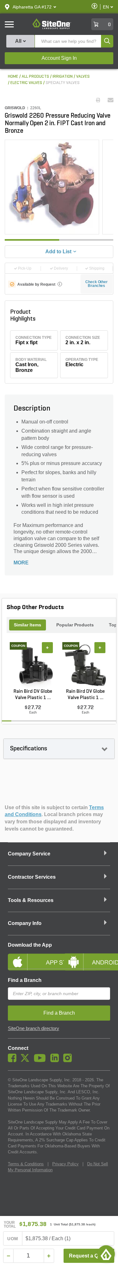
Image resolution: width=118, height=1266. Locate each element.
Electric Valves (26, 83)
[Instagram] (69, 1060)
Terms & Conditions (26, 1164)
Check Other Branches (96, 284)
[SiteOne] (51, 28)
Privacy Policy (65, 1164)
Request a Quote (89, 1255)
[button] (32, 6)
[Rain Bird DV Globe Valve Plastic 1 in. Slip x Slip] (33, 665)
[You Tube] (41, 1060)
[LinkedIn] (56, 1060)
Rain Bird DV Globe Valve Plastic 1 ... (33, 694)
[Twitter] (26, 1060)
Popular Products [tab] (75, 624)
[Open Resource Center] (106, 1254)
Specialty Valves (63, 83)
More (21, 562)
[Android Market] (87, 957)
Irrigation (63, 76)
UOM (12, 1238)
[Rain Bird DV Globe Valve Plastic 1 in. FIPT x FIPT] (85, 665)
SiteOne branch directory (33, 1028)
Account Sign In (59, 58)
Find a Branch (25, 980)
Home (13, 76)
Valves (83, 76)
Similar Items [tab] (27, 624)
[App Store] (31, 957)
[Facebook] (14, 1060)
